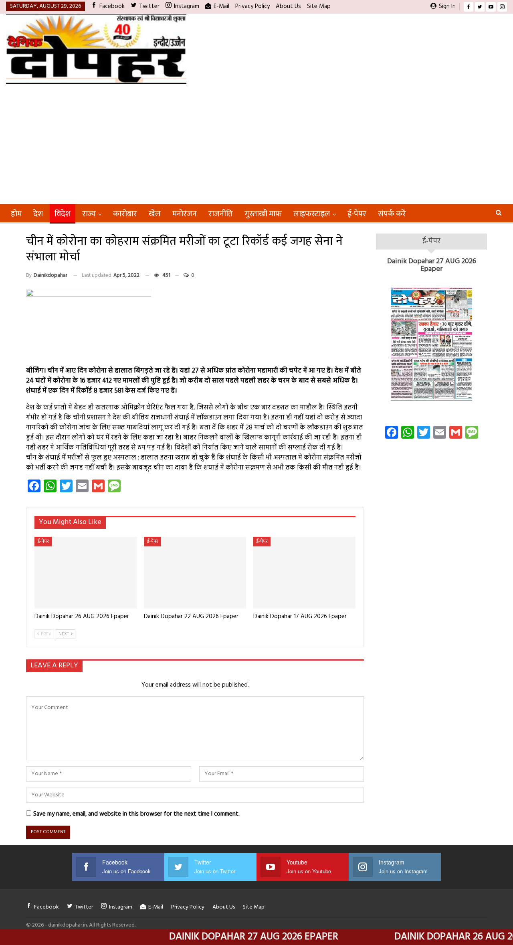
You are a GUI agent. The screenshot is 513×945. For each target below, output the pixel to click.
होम (16, 214)
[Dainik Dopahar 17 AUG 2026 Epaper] (304, 573)
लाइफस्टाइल (311, 214)
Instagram (186, 6)
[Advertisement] (256, 144)
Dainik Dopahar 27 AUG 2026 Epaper (431, 265)
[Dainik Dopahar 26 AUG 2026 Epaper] (85, 573)
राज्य (89, 214)
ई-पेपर (356, 214)
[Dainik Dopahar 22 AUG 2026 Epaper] (195, 573)
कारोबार (125, 214)
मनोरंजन (184, 214)
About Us (288, 6)
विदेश (63, 214)
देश (38, 214)
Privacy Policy (252, 6)
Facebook (112, 6)
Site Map (319, 6)
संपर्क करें (392, 214)
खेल (155, 214)
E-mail (221, 6)
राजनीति (220, 214)
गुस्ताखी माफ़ (263, 214)
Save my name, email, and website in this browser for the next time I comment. (136, 814)
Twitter (149, 6)
